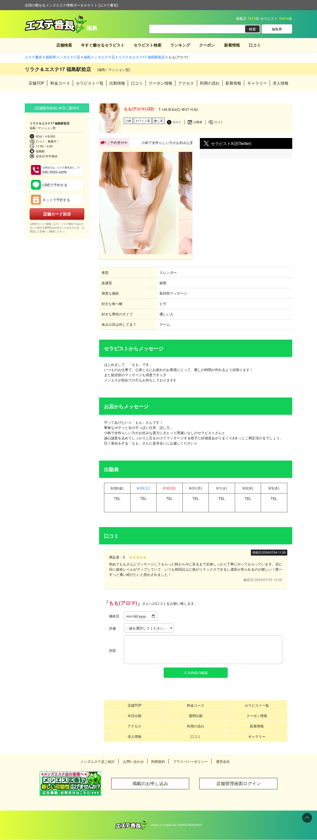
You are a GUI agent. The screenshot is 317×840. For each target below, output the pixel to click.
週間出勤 (196, 715)
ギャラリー (257, 83)
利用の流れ (210, 83)
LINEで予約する (54, 184)
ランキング (180, 45)
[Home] (131, 822)
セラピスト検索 (147, 45)
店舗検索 (64, 45)
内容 (112, 650)
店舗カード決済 (57, 214)
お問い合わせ (133, 761)
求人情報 (281, 83)
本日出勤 (134, 715)
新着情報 (232, 45)
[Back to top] (307, 818)
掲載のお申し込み (150, 783)
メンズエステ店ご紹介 (97, 761)
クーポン (207, 45)
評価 (112, 628)
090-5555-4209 (60, 170)
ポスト (177, 122)
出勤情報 (117, 83)
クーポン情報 (160, 83)
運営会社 (223, 761)
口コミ (255, 45)
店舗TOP (36, 83)
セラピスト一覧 (90, 83)
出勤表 (197, 122)
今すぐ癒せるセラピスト (103, 45)
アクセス (186, 83)
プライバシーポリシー (190, 761)
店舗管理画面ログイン (238, 783)
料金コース (60, 83)
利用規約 (158, 761)
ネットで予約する (56, 199)
